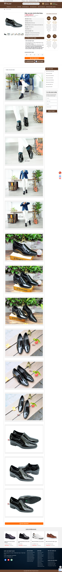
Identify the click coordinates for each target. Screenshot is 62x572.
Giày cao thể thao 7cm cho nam (10, 541)
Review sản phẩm (49, 6)
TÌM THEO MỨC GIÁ (33, 6)
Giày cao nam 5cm (51, 552)
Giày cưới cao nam (49, 86)
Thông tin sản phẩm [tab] (10, 69)
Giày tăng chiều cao (49, 84)
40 (34, 54)
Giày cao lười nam (49, 73)
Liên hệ (54, 6)
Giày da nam (40, 562)
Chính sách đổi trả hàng (52, 563)
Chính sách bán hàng (52, 560)
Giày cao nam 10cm (51, 557)
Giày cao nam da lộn (49, 77)
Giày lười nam (40, 553)
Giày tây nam (40, 557)
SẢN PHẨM (19, 6)
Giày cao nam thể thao (50, 75)
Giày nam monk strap (41, 566)
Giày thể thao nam (40, 561)
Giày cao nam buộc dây (50, 71)
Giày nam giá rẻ (40, 563)
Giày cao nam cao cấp (36, 541)
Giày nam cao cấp (40, 552)
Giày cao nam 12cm (51, 558)
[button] (4, 34)
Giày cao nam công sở (50, 82)
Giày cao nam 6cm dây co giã (23, 541)
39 (30, 54)
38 (26, 54)
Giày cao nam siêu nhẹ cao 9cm (51, 541)
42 (42, 54)
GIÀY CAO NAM (13, 6)
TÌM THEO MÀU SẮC (25, 6)
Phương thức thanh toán (52, 565)
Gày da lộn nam (40, 558)
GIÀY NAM (39, 550)
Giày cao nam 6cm (51, 553)
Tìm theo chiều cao (41, 6)
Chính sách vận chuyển (51, 564)
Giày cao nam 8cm (51, 556)
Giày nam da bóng (40, 556)
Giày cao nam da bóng (30, 557)
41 (38, 54)
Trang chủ (9, 6)
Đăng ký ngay (51, 111)
